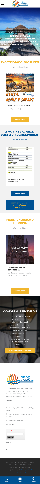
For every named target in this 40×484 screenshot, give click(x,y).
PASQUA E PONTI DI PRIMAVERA (16, 180)
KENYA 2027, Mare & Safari (19, 106)
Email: (9, 431)
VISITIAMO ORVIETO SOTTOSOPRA (16, 268)
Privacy (23, 470)
